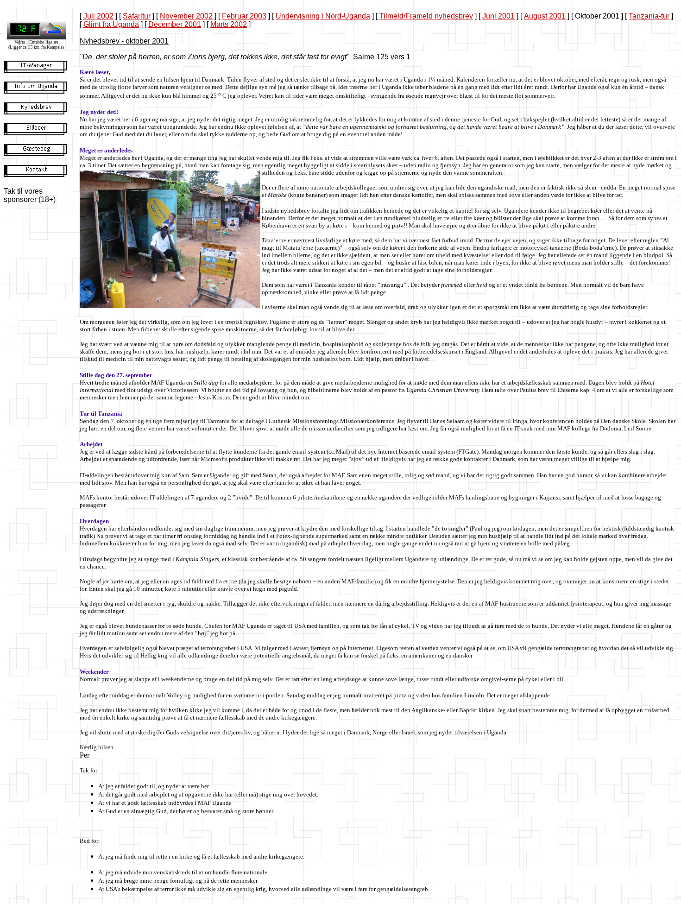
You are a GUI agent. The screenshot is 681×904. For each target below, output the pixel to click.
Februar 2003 (244, 16)
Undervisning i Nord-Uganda (323, 16)
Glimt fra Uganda (111, 24)
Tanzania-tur (649, 16)
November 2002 (186, 16)
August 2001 (545, 16)
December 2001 (174, 24)
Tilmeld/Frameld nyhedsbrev (426, 16)
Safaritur (137, 16)
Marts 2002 (228, 24)
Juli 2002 (98, 16)
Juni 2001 (498, 16)
